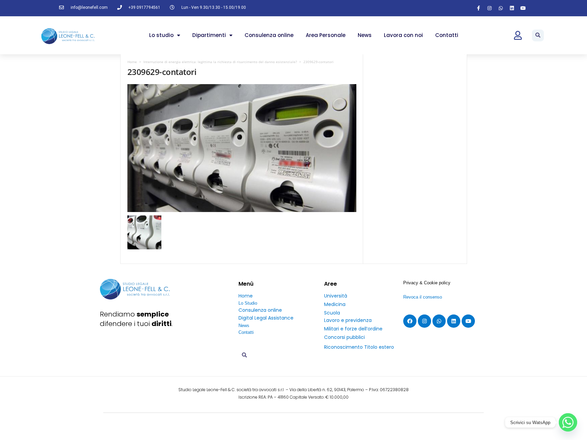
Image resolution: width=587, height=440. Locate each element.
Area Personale (325, 35)
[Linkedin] (512, 8)
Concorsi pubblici (344, 337)
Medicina (334, 304)
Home (132, 61)
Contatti (446, 35)
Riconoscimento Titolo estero (359, 347)
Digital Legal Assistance (266, 317)
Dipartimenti (209, 35)
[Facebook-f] (478, 8)
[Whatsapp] (500, 8)
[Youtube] (523, 8)
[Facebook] (409, 321)
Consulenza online (269, 35)
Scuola (332, 312)
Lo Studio (247, 303)
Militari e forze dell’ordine (353, 328)
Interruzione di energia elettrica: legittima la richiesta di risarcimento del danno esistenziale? (220, 61)
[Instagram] (489, 8)
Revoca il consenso (422, 297)
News (365, 35)
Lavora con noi (403, 35)
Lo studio (161, 35)
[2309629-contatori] (242, 148)
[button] (538, 35)
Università (335, 295)
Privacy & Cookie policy (426, 282)
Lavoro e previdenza (348, 320)
